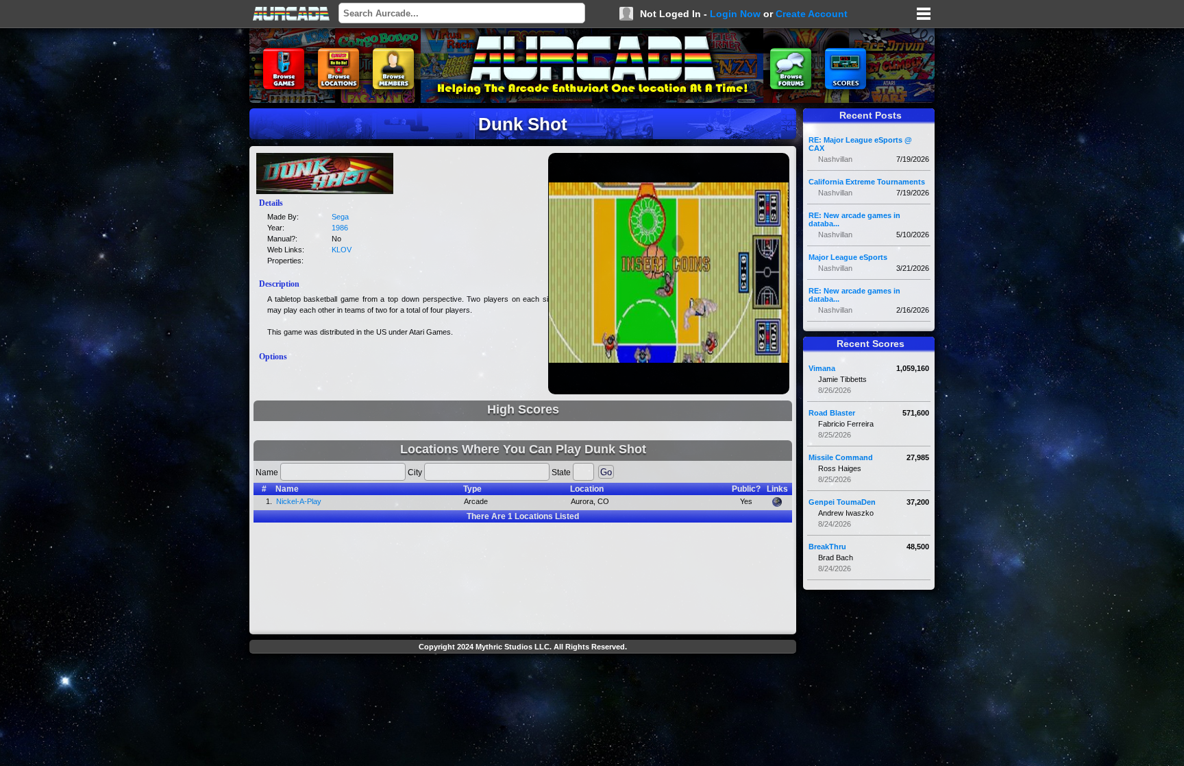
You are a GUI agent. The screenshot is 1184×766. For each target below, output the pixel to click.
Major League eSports (848, 257)
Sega (340, 217)
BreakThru (827, 546)
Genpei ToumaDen (842, 502)
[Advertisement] (522, 690)
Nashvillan (835, 159)
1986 (340, 228)
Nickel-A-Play (298, 501)
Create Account (812, 13)
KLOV (342, 250)
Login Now (735, 13)
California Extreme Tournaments (867, 182)
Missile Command (841, 457)
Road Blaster (832, 413)
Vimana (822, 368)
